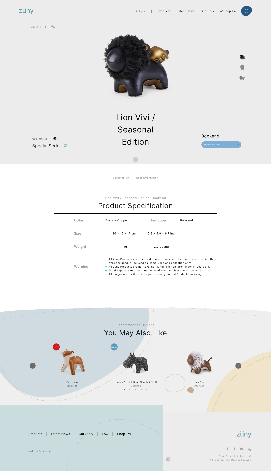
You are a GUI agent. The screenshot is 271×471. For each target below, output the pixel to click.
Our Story (86, 434)
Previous (33, 366)
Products (35, 434)
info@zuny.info (43, 451)
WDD (248, 460)
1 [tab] (124, 389)
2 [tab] (130, 389)
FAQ (105, 434)
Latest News (60, 434)
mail (30, 451)
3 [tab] (135, 389)
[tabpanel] (72, 365)
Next (238, 366)
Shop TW (124, 434)
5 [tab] (147, 389)
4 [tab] (141, 389)
